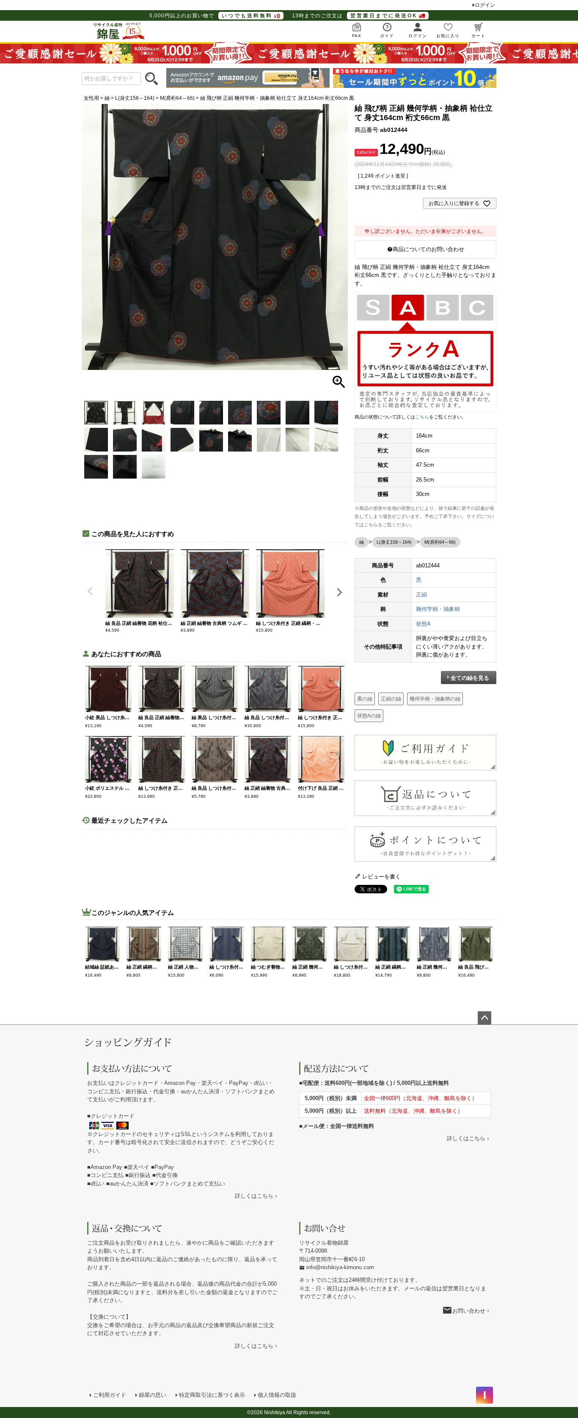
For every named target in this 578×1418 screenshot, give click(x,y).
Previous (90, 591)
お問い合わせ (468, 1311)
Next (339, 592)
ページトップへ (484, 1018)
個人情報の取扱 (277, 1395)
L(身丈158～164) (134, 98)
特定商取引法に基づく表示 (212, 1395)
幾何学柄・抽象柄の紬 (435, 699)
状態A (423, 624)
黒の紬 (364, 699)
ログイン (485, 5)
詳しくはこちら (254, 1196)
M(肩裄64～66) (177, 98)
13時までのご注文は (355, 16)
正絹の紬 (391, 699)
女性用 (91, 98)
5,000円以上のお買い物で (210, 16)
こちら (422, 416)
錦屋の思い (152, 1395)
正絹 (421, 594)
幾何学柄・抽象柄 (438, 609)
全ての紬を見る (470, 678)
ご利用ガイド (109, 1395)
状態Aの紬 (369, 716)
